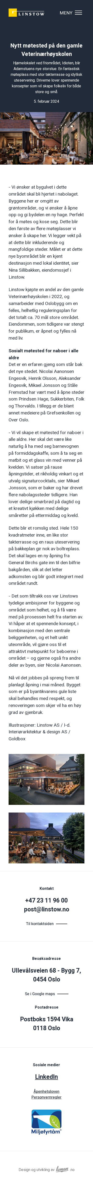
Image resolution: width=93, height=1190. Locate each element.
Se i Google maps (40, 994)
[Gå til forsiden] (27, 12)
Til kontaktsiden (40, 924)
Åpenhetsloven (46, 1091)
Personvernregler (46, 1097)
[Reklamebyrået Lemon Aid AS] (62, 1168)
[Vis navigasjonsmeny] (78, 12)
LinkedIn (46, 1077)
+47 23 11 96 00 (46, 900)
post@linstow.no (46, 909)
